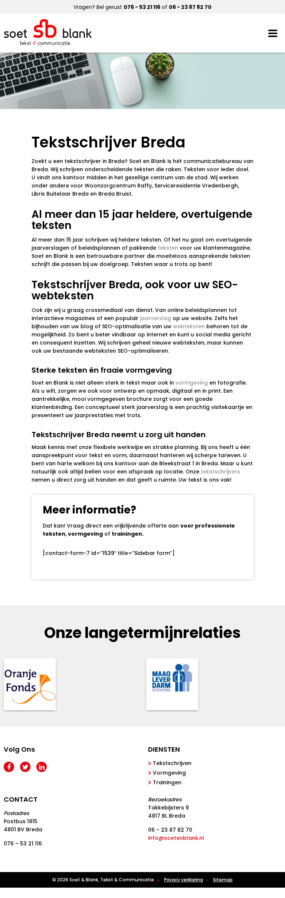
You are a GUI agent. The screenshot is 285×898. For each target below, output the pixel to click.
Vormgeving (169, 772)
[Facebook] (9, 767)
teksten (168, 248)
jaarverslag (155, 318)
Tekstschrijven (172, 763)
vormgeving (192, 382)
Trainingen (167, 782)
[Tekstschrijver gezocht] (48, 32)
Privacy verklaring (183, 880)
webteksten (189, 326)
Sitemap (223, 880)
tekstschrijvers (220, 471)
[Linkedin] (41, 767)
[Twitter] (25, 767)
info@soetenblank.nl (176, 838)
